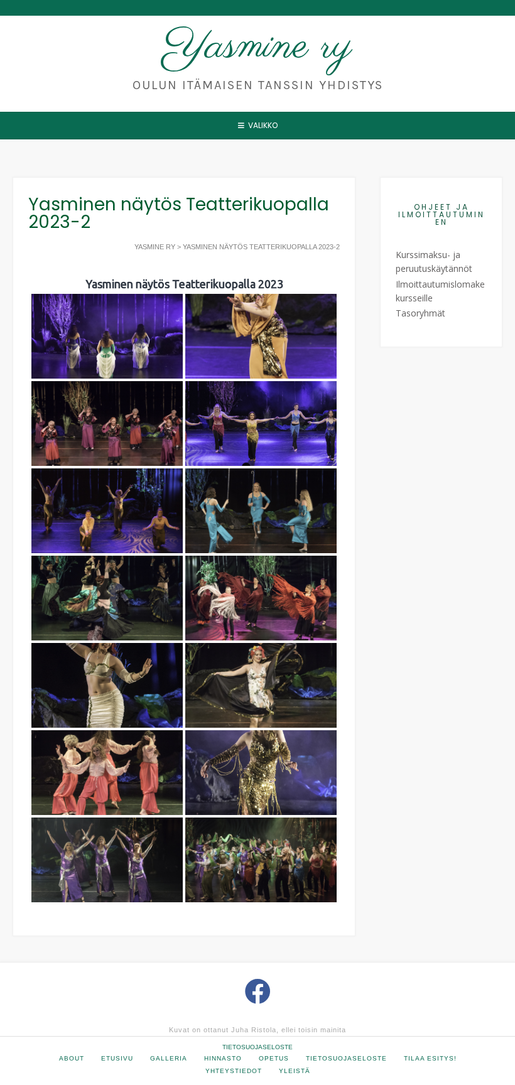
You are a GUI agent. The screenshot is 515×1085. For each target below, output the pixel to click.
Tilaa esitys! (430, 1058)
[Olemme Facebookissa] (258, 991)
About (71, 1058)
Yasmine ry (258, 46)
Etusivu (117, 1058)
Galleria (168, 1058)
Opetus (274, 1058)
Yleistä (294, 1070)
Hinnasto (223, 1058)
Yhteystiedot (233, 1070)
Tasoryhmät (420, 313)
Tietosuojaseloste (257, 1047)
